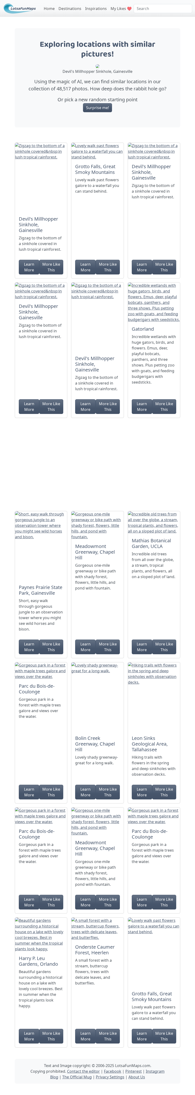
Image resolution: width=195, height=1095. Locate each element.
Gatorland (143, 329)
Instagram (155, 1071)
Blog (54, 1077)
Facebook (112, 1071)
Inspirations (96, 8)
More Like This (51, 267)
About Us (136, 1077)
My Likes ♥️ (121, 8)
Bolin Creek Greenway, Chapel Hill (95, 744)
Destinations (69, 8)
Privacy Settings (110, 1077)
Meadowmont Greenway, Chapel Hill (95, 552)
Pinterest (133, 1071)
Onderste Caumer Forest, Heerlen (95, 950)
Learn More (29, 267)
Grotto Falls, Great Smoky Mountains (95, 169)
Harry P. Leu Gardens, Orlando (38, 961)
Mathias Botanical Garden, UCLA (151, 543)
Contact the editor (83, 1071)
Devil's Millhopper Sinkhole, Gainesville (38, 224)
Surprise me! (97, 107)
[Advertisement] (97, 462)
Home (49, 8)
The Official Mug (77, 1077)
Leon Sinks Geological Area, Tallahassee (150, 744)
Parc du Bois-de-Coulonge (36, 689)
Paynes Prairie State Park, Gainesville (40, 590)
